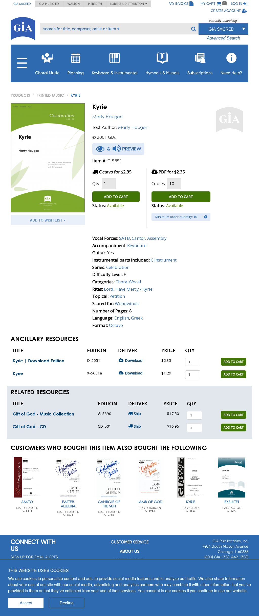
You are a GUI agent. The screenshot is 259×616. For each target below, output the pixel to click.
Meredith (95, 4)
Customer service (129, 542)
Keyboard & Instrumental (115, 72)
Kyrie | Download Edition (38, 360)
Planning (76, 72)
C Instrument (164, 260)
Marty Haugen (107, 116)
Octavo (116, 325)
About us (129, 551)
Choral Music (47, 72)
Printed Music (50, 95)
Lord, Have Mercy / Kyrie (128, 289)
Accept (26, 603)
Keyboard (137, 245)
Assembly (157, 238)
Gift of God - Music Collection (43, 413)
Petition (117, 296)
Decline (67, 603)
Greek (137, 318)
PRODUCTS (20, 95)
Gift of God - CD (29, 426)
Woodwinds (127, 303)
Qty (95, 183)
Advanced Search (223, 38)
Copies (158, 183)
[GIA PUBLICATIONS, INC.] (23, 28)
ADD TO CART (116, 196)
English (121, 318)
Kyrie (18, 373)
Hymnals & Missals (162, 72)
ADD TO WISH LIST (46, 220)
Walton (73, 4)
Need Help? (231, 72)
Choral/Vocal (128, 282)
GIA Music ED (49, 4)
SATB (124, 238)
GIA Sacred (22, 4)
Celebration (118, 267)
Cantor (138, 238)
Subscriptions (199, 72)
